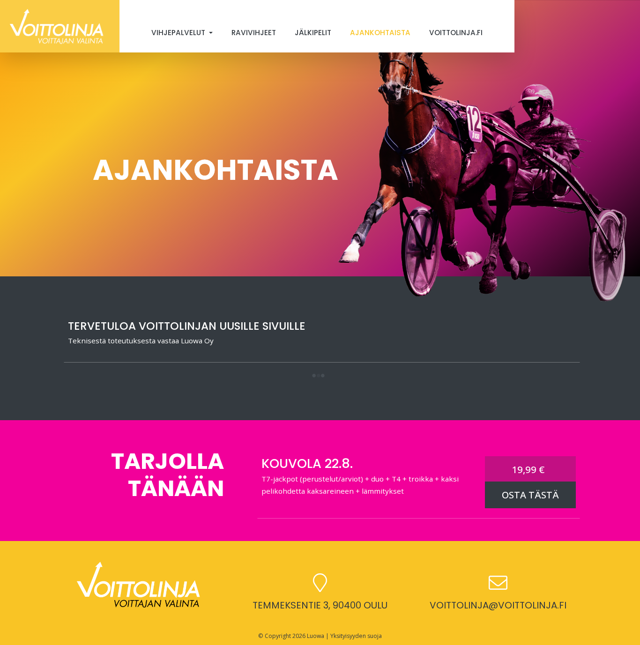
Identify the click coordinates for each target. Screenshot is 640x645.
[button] (318, 376)
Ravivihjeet (253, 32)
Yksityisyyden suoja (356, 636)
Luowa (315, 636)
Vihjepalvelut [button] (179, 32)
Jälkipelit (313, 32)
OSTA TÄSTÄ (530, 495)
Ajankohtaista (380, 32)
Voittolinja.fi (456, 32)
